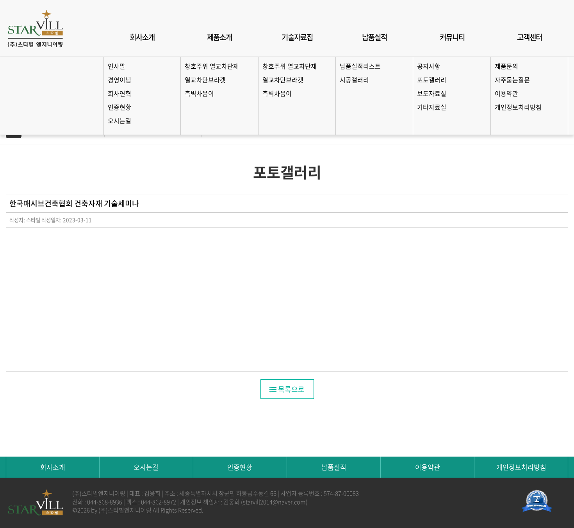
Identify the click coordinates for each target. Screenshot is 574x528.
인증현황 (119, 107)
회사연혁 (119, 93)
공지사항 (428, 66)
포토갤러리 (431, 79)
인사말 (116, 66)
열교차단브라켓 (205, 79)
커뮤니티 (452, 37)
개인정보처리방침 (518, 107)
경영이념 (119, 79)
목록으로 (290, 389)
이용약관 (506, 93)
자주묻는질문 (512, 79)
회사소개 (142, 37)
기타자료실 (431, 107)
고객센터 (529, 37)
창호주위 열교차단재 (212, 66)
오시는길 (119, 120)
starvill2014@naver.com (274, 502)
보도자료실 (431, 93)
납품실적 (374, 37)
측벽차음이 (199, 93)
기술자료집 (297, 37)
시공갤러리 (354, 79)
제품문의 (506, 66)
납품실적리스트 (360, 66)
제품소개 (219, 37)
